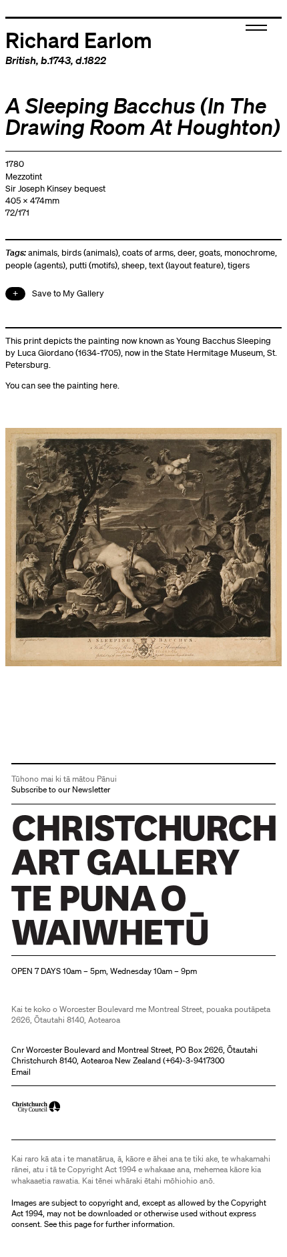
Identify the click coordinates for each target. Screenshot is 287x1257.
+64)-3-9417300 (195, 1060)
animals (42, 252)
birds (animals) (89, 252)
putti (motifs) (93, 265)
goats (209, 252)
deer (186, 252)
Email (21, 1071)
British (20, 60)
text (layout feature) (186, 265)
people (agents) (35, 265)
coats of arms (148, 252)
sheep (133, 265)
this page (75, 1224)
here (108, 385)
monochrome (249, 252)
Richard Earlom (78, 39)
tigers (239, 265)
